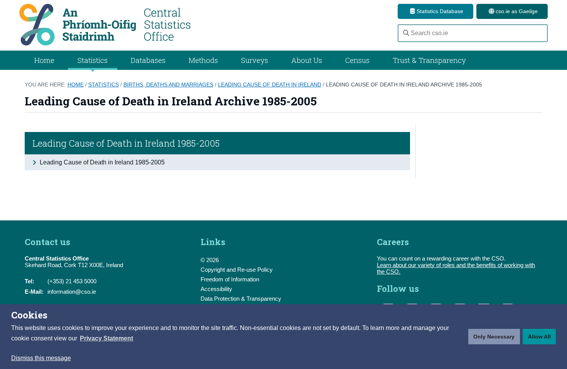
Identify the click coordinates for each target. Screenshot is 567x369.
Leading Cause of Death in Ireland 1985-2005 (125, 143)
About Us (306, 60)
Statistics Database (439, 11)
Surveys (254, 60)
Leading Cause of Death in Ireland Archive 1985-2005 (404, 84)
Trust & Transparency (429, 60)
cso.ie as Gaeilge (516, 11)
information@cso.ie (71, 291)
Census (357, 60)
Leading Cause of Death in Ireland (269, 84)
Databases (148, 60)
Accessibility (216, 289)
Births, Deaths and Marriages (168, 84)
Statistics (103, 84)
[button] (106, 338)
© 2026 (210, 260)
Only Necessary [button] (494, 336)
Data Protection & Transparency (241, 298)
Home (44, 60)
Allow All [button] (539, 336)
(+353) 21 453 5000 (71, 281)
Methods (203, 60)
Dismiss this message (41, 358)
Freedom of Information (230, 279)
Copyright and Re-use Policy (237, 269)
